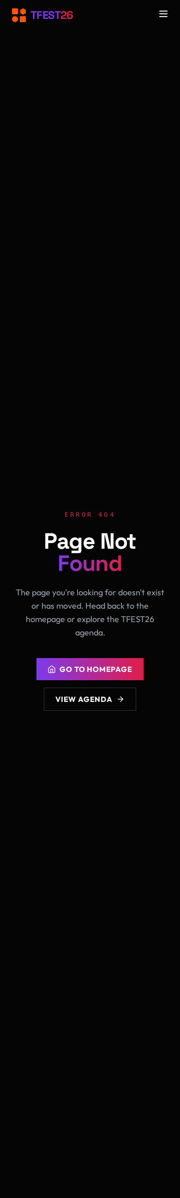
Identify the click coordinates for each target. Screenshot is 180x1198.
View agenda (84, 699)
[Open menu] (163, 13)
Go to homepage (96, 669)
